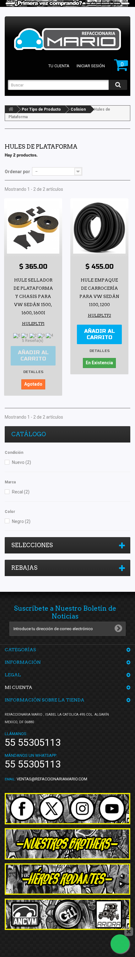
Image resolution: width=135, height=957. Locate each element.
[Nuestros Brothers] (67, 844)
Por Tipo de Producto (41, 109)
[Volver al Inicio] (11, 109)
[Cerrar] (128, 931)
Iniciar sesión (91, 65)
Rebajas (24, 567)
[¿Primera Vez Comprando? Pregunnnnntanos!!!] (67, 3)
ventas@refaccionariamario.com (52, 779)
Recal (21, 491)
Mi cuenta (18, 687)
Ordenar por (17, 171)
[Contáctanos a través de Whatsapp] (120, 943)
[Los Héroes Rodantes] (67, 879)
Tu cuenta (58, 65)
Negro (21, 521)
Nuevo (21, 462)
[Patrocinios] (67, 914)
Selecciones (32, 545)
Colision (78, 109)
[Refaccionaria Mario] (67, 39)
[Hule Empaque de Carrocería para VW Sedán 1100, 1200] (99, 227)
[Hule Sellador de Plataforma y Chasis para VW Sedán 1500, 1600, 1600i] (33, 227)
